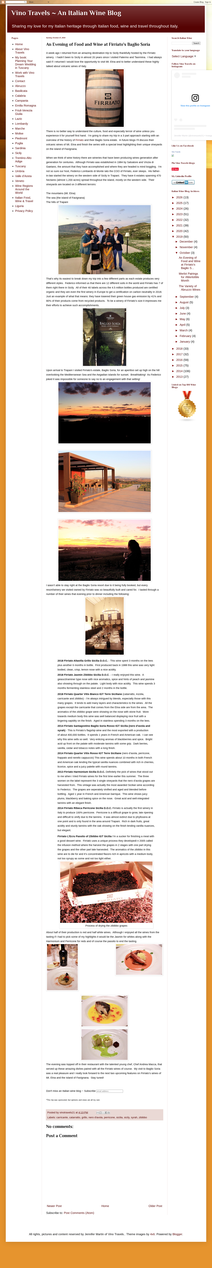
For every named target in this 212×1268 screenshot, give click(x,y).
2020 (179, 231)
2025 (179, 203)
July (183, 307)
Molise (19, 133)
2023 (179, 214)
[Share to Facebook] (106, 1112)
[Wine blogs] (187, 421)
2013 (179, 376)
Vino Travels (176, 152)
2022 (179, 219)
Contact (20, 81)
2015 (179, 365)
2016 (179, 359)
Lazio (18, 118)
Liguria (19, 206)
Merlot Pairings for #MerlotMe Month (189, 277)
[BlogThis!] (100, 1112)
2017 (179, 354)
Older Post (155, 1206)
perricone (109, 1117)
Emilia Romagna (25, 105)
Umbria (19, 171)
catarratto (74, 1117)
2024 (179, 208)
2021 (179, 225)
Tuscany (20, 166)
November (187, 247)
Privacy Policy (24, 210)
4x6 (152, 1234)
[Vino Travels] (173, 155)
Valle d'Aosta (23, 176)
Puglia (19, 143)
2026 (179, 197)
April (183, 324)
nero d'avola (96, 1117)
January (185, 341)
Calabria (20, 95)
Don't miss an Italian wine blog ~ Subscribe (71, 1091)
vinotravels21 (197, 135)
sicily (127, 1117)
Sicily (18, 153)
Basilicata (21, 90)
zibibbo (143, 1117)
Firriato (80, 140)
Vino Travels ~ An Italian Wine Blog (66, 13)
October (185, 252)
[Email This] (97, 1112)
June (183, 313)
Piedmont (21, 138)
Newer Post (54, 1206)
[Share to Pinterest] (108, 1112)
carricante (62, 1117)
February (186, 336)
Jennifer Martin (181, 135)
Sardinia (20, 148)
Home (105, 1206)
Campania (21, 100)
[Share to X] (103, 1112)
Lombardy (21, 123)
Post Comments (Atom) (79, 1212)
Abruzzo (20, 86)
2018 (179, 348)
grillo (84, 1117)
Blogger (177, 1234)
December (187, 241)
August (185, 302)
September (187, 296)
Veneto (19, 181)
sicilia (119, 1117)
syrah (134, 1117)
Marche (20, 128)
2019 (179, 236)
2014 (179, 371)
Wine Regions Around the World (24, 189)
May (183, 319)
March (184, 330)
